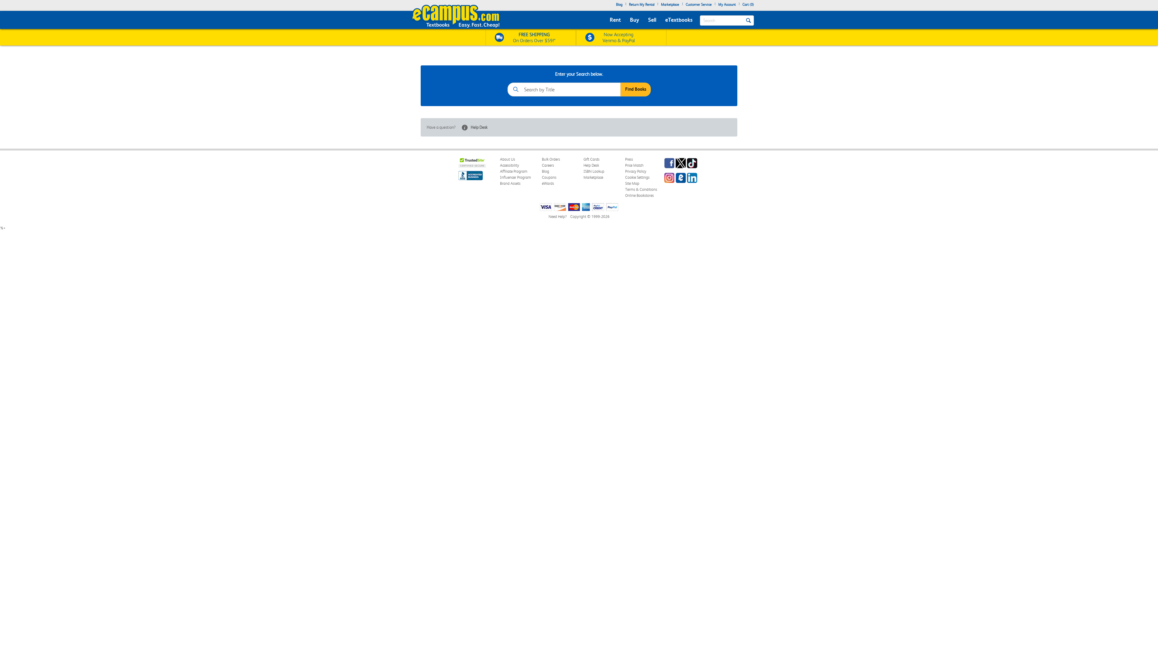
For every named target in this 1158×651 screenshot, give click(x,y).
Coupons (549, 177)
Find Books (635, 89)
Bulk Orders (551, 159)
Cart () (748, 4)
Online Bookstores (639, 195)
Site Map (632, 183)
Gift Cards (592, 159)
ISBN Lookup (594, 171)
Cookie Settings (637, 177)
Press (629, 159)
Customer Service (699, 4)
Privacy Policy (635, 171)
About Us (507, 159)
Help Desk (479, 127)
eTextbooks (678, 20)
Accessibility (509, 165)
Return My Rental (641, 4)
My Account (727, 4)
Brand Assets (510, 183)
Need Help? (558, 216)
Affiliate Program (513, 171)
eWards (548, 183)
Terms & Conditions (641, 189)
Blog (619, 4)
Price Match (634, 165)
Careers (548, 165)
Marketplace (670, 4)
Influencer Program (515, 177)
